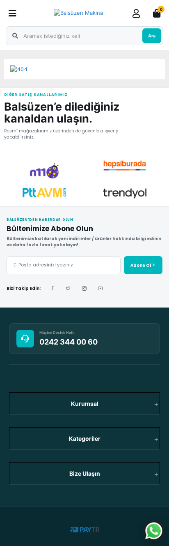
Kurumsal (84, 403)
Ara (151, 36)
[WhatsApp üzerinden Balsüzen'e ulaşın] (154, 531)
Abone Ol (141, 265)
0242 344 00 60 (68, 342)
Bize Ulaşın (84, 473)
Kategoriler (84, 438)
